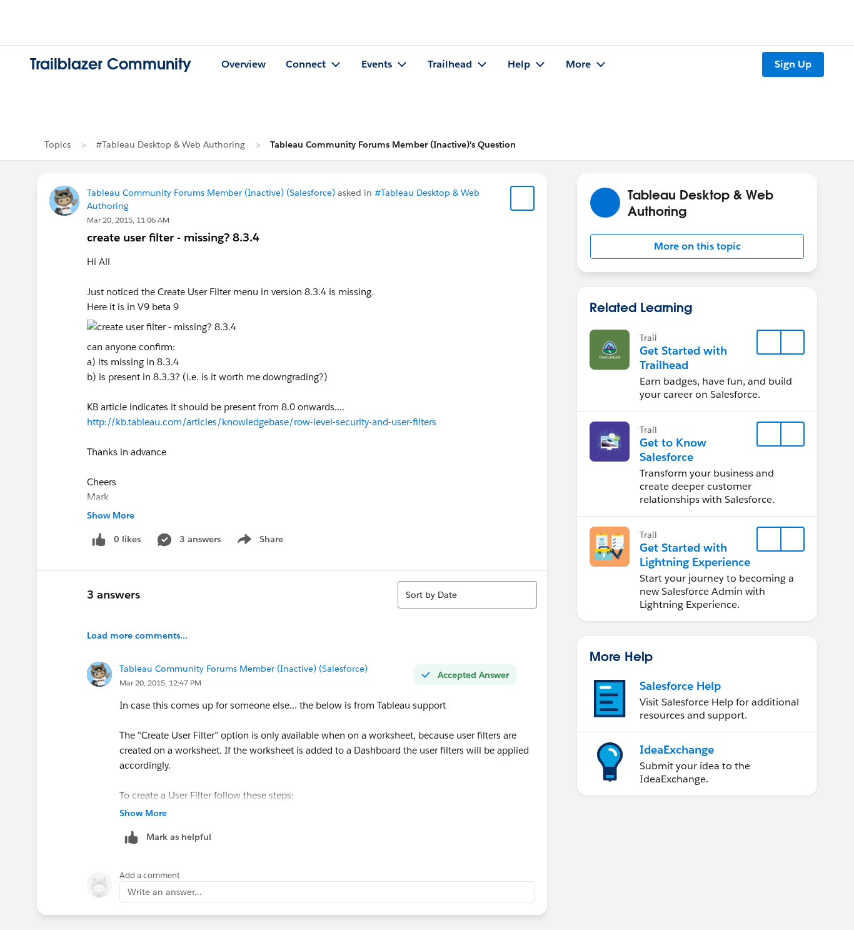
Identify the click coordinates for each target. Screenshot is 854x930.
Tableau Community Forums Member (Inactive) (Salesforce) (211, 192)
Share (258, 541)
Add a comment (149, 875)
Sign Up (793, 64)
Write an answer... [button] (165, 891)
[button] (697, 246)
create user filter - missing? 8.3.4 (173, 237)
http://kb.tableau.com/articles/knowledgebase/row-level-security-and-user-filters (261, 422)
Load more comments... (137, 635)
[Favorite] (522, 198)
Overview (243, 64)
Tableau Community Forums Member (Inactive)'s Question (393, 144)
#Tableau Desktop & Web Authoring (170, 144)
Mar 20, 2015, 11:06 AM (128, 220)
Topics (57, 144)
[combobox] (467, 595)
